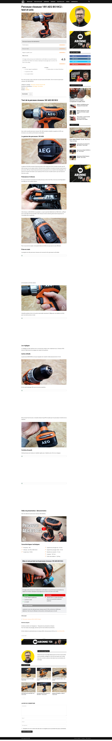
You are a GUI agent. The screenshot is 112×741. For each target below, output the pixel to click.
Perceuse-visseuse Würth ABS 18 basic (32, 619)
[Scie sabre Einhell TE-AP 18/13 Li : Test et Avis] (80, 133)
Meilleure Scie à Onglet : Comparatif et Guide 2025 (77, 100)
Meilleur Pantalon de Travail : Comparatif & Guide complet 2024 (83, 112)
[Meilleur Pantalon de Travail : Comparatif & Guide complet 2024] (73, 112)
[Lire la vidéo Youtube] (43, 529)
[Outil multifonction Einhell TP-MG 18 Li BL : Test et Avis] (73, 146)
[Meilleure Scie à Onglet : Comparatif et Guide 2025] (80, 93)
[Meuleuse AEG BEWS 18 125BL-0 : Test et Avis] (59, 687)
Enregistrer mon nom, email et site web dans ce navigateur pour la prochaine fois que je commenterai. (44, 728)
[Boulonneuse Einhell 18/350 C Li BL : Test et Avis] (73, 152)
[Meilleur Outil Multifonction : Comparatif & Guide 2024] (73, 106)
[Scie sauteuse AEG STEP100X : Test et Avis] (44, 673)
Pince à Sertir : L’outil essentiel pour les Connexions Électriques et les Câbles (83, 118)
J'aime (88, 56)
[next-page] (24, 698)
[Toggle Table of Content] (29, 94)
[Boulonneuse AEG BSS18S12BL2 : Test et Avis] (28, 673)
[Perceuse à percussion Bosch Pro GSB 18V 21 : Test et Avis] (44, 687)
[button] (89, 1)
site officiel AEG (60, 631)
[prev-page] (22, 698)
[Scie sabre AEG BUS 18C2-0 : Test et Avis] (59, 673)
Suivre (88, 58)
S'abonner (88, 64)
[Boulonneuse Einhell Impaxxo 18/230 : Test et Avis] (73, 158)
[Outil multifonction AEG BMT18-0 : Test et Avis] (28, 687)
